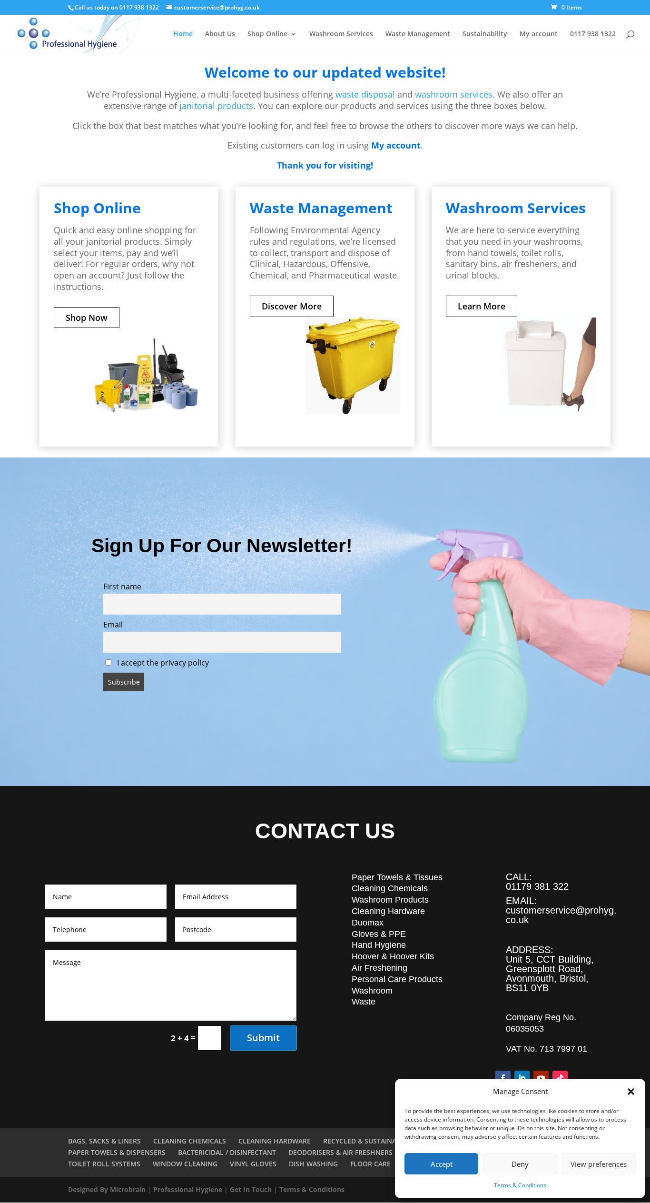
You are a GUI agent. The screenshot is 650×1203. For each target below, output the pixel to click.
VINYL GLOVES (253, 1163)
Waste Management (417, 34)
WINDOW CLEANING (185, 1163)
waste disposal (365, 94)
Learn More (481, 306)
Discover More (292, 306)
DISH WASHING (313, 1163)
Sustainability (485, 34)
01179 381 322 (537, 886)
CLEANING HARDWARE (274, 1140)
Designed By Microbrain (107, 1189)
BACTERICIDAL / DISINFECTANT (227, 1152)
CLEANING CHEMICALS (189, 1140)
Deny (520, 1164)
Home (183, 34)
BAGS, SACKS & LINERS (104, 1140)
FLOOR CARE (370, 1163)
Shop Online (267, 34)
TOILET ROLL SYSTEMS (104, 1163)
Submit (263, 1037)
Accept (442, 1164)
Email (113, 624)
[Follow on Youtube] (541, 1078)
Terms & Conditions (520, 1185)
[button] (631, 1091)
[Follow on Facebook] (503, 1078)
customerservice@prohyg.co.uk (561, 915)
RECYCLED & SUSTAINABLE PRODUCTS (384, 1140)
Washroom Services (341, 34)
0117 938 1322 (593, 34)
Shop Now (87, 317)
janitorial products (216, 105)
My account (539, 34)
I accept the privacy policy (162, 662)
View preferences (599, 1164)
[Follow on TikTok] (560, 1078)
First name (122, 586)
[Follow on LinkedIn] (522, 1078)
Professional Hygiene (187, 1189)
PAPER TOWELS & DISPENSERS (117, 1152)
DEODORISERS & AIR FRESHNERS (340, 1152)
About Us (220, 34)
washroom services (453, 94)
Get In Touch (251, 1189)
